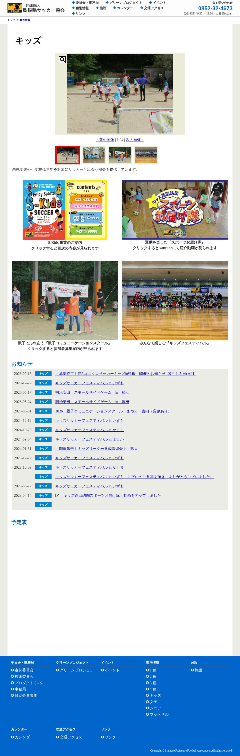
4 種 (153, 689)
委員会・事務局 (87, 2)
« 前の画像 (105, 140)
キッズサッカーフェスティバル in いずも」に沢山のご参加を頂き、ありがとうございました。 (134, 477)
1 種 (153, 670)
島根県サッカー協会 (44, 8)
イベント (159, 2)
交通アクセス (154, 8)
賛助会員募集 (26, 695)
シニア (155, 708)
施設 (103, 8)
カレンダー (125, 8)
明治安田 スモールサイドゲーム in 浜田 (92, 402)
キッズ (155, 695)
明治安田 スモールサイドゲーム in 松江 (92, 392)
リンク (81, 13)
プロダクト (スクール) (32, 683)
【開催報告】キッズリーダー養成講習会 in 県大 (96, 449)
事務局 (20, 689)
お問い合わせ (224, 2)
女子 (153, 702)
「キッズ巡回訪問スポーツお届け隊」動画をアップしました (110, 495)
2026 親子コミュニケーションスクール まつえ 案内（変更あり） (113, 411)
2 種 (153, 676)
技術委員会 (24, 676)
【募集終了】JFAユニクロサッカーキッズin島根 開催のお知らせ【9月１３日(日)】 (125, 374)
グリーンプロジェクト (125, 2)
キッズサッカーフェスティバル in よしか (89, 439)
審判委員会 (24, 670)
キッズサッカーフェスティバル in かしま (89, 430)
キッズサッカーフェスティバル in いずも (89, 383)
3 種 (153, 683)
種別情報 (82, 8)
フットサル (159, 714)
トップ (11, 20)
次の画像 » (135, 140)
